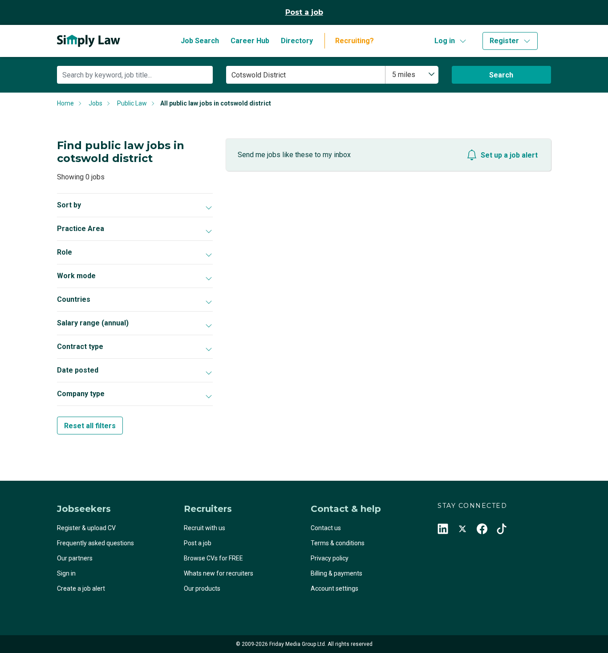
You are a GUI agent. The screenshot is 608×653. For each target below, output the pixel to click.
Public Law (132, 103)
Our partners (75, 558)
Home (65, 103)
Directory (297, 41)
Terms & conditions (338, 543)
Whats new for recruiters (218, 573)
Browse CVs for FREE (213, 558)
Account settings (334, 588)
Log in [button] (444, 41)
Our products (202, 588)
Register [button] (504, 41)
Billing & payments (336, 573)
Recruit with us (204, 527)
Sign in (66, 573)
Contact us (326, 527)
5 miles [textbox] (403, 74)
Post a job (304, 12)
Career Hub (250, 41)
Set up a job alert (509, 155)
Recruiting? (354, 41)
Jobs (95, 103)
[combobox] (411, 75)
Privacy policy (330, 558)
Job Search (200, 41)
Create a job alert (81, 588)
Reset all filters (90, 426)
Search (501, 75)
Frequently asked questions (95, 543)
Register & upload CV (86, 527)
